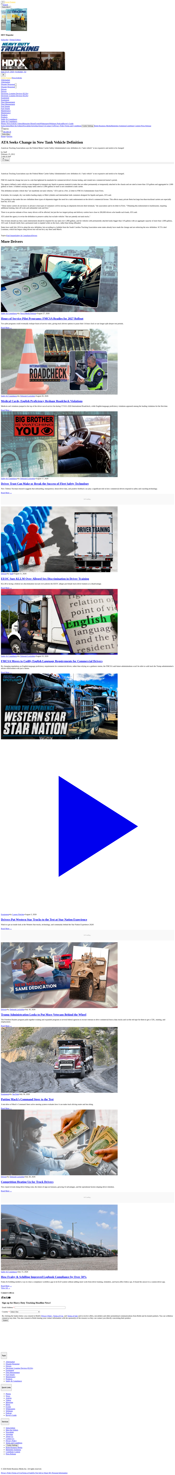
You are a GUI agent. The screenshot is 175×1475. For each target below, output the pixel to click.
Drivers (4, 89)
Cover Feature (10, 2)
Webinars (52, 124)
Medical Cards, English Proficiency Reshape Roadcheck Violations (41, 401)
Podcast (59, 124)
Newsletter (27, 126)
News (17, 2)
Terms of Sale (27, 1473)
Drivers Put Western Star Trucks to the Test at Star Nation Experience (44, 919)
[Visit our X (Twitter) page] (7, 1298)
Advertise (34, 126)
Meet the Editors (16, 126)
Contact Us (49, 126)
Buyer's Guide (68, 124)
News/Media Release (28, 313)
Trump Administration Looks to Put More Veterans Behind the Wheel (43, 1014)
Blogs (32, 124)
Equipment (5, 98)
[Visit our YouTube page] (9, 1298)
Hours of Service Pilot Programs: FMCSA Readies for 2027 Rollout (42, 318)
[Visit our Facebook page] (2, 1298)
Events (37, 124)
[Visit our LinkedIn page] (4, 1298)
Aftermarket (5, 80)
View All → (5, 1288)
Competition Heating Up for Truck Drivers (27, 1181)
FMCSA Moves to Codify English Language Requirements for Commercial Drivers (51, 661)
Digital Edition (15, 40)
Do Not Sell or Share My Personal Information (50, 1473)
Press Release (145, 126)
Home (3, 136)
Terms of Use (17, 1473)
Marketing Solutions (118, 126)
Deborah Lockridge (27, 396)
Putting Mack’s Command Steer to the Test (27, 1099)
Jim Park (15, 1094)
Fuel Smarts (5, 106)
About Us (41, 126)
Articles (23, 2)
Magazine (26, 124)
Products (4, 115)
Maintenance (6, 111)
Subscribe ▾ (6, 7)
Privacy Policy (59, 126)
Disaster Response (8, 84)
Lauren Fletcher (18, 914)
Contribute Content (133, 126)
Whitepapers (44, 124)
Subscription (5, 126)
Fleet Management (8, 102)
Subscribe (4, 40)
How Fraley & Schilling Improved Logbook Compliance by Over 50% (44, 1276)
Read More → (6, 328)
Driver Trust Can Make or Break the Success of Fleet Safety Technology (45, 483)
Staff (11, 574)
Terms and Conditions (73, 126)
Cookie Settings (87, 126)
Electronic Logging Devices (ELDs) (14, 94)
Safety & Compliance (9, 119)
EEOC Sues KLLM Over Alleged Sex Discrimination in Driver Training (45, 578)
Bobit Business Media (102, 126)
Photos (3, 124)
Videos (19, 124)
